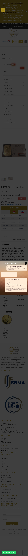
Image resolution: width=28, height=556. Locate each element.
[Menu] (3, 10)
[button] (9, 552)
